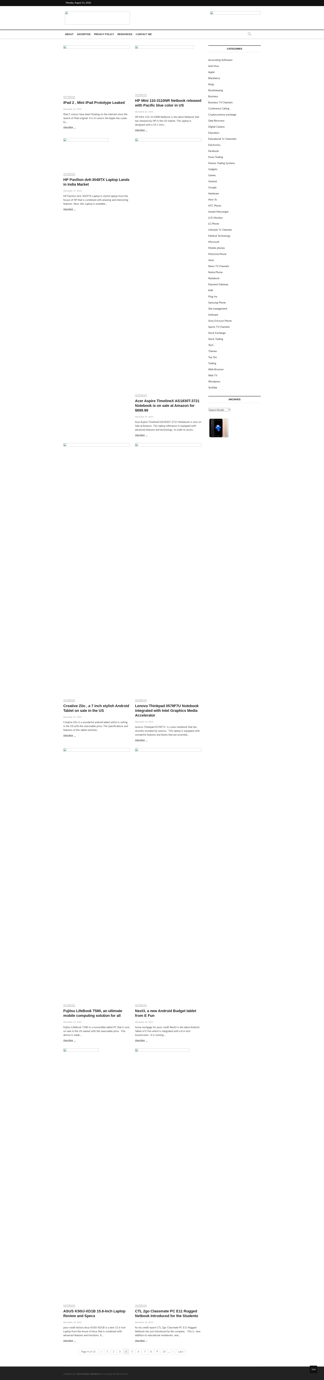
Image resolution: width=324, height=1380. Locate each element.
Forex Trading (215, 157)
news (211, 260)
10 (164, 1351)
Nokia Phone (215, 272)
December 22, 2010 (72, 109)
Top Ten (212, 357)
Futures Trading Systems (221, 163)
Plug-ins (212, 296)
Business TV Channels (220, 102)
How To (212, 199)
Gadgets (212, 169)
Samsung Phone (217, 302)
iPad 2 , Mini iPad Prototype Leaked (94, 102)
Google (212, 187)
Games (212, 175)
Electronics (214, 145)
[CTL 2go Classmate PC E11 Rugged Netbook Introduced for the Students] (168, 1174)
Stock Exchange (217, 333)
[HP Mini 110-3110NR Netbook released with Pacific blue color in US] (168, 68)
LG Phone (213, 224)
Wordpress (214, 381)
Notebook (69, 97)
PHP (210, 290)
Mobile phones (216, 248)
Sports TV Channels (219, 327)
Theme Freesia (82, 1374)
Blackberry (214, 78)
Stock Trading (215, 339)
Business (213, 96)
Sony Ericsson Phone (220, 321)
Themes (212, 351)
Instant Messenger (218, 212)
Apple (211, 72)
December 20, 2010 (144, 112)
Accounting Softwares (220, 60)
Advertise (84, 34)
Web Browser (216, 369)
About (69, 34)
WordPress (95, 1374)
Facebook (213, 151)
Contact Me (144, 34)
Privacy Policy (104, 34)
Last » (181, 1351)
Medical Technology (219, 236)
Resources (124, 34)
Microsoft (213, 242)
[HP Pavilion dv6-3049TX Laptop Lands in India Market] (96, 154)
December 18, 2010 (144, 1022)
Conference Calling (218, 108)
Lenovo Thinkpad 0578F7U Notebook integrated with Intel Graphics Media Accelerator (167, 710)
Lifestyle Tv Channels (220, 230)
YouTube (212, 387)
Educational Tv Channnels (222, 139)
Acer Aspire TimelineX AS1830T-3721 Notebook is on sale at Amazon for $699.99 (167, 405)
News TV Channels (218, 266)
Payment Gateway (218, 284)
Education (213, 133)
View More (72, 127)
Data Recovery (216, 121)
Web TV (212, 375)
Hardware (213, 193)
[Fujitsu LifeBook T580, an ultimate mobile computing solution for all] (96, 874)
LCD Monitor (215, 218)
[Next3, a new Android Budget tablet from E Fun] (168, 874)
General (212, 181)
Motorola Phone (217, 254)
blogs (211, 84)
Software (213, 315)
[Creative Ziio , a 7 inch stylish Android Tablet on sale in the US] (96, 569)
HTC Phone (214, 206)
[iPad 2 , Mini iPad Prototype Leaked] (96, 69)
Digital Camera (216, 127)
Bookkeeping (215, 90)
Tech (210, 345)
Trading (212, 363)
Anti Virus (213, 66)
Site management (217, 309)
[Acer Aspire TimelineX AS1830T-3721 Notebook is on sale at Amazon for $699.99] (168, 264)
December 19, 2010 (72, 191)
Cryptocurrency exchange (222, 114)
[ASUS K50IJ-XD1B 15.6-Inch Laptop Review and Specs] (96, 1174)
